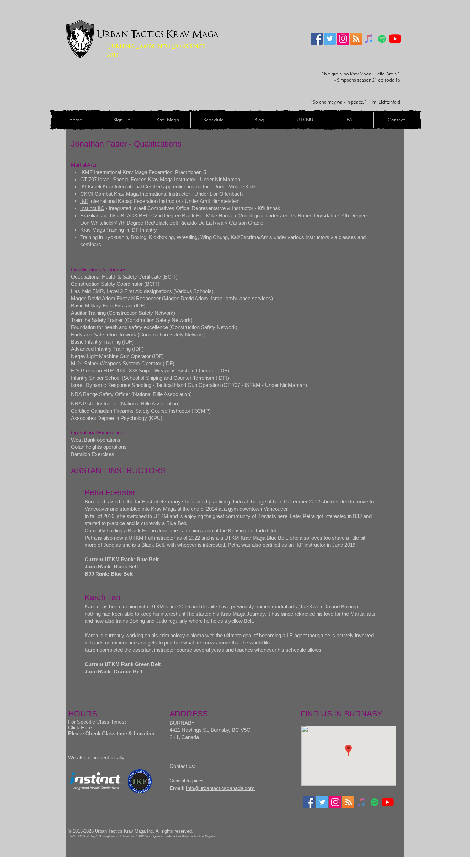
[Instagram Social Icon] (343, 39)
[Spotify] (382, 39)
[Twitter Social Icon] (330, 39)
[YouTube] (395, 39)
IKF (84, 201)
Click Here (80, 727)
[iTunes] (369, 39)
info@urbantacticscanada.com (220, 788)
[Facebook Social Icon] (317, 39)
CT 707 (89, 179)
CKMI (86, 194)
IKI (83, 186)
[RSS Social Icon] (356, 39)
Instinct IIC (92, 208)
